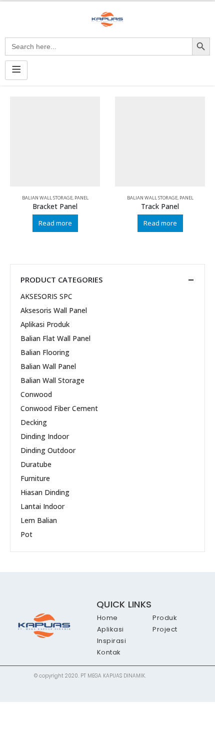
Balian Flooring (45, 352)
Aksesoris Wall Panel (53, 310)
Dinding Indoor (44, 436)
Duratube (36, 464)
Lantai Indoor (42, 506)
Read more (55, 223)
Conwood (36, 394)
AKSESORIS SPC (46, 296)
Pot (26, 534)
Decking (33, 422)
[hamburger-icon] (16, 70)
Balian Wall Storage (47, 197)
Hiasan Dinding (45, 492)
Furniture (35, 478)
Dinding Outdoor (48, 450)
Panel (81, 197)
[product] (55, 141)
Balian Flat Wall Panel (55, 338)
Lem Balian (38, 520)
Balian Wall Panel (48, 366)
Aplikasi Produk (45, 324)
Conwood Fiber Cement (59, 408)
